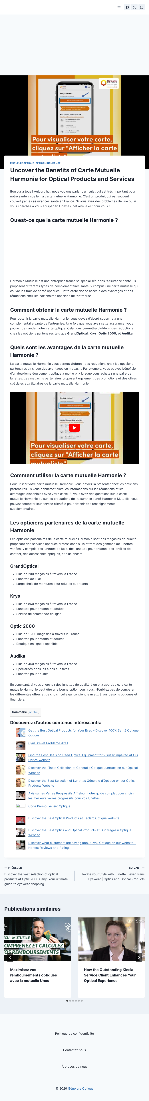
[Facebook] (127, 7)
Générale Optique (81, 1088)
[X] (134, 7)
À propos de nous (74, 1066)
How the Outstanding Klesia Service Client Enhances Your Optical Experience (110, 975)
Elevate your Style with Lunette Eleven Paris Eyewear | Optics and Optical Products (112, 873)
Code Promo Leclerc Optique (49, 806)
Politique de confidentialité (74, 1033)
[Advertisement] (74, 48)
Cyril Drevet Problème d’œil (48, 743)
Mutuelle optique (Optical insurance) (35, 163)
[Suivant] (139, 957)
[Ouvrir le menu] (119, 7)
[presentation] (37, 939)
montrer (33, 712)
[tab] (67, 1001)
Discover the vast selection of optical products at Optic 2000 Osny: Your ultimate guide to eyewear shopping (36, 876)
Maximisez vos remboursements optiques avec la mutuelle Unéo (33, 975)
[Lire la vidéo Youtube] (74, 428)
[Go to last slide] (10, 957)
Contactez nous (74, 1050)
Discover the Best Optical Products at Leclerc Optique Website (73, 818)
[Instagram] (141, 7)
